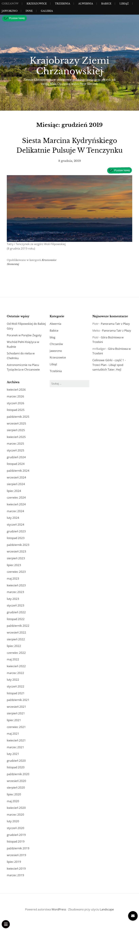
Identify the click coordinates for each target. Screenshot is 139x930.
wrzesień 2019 (16, 855)
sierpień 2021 (16, 713)
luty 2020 (13, 821)
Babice (106, 3)
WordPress (59, 909)
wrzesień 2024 (16, 477)
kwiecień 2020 (16, 808)
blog (52, 337)
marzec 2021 (15, 747)
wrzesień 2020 (16, 781)
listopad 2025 (16, 410)
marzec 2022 (15, 673)
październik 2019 (18, 848)
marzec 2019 (15, 875)
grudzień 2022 (16, 612)
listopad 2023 (16, 538)
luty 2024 (13, 518)
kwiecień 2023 (16, 585)
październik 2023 (18, 545)
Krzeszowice (37, 3)
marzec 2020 (15, 814)
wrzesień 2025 (16, 423)
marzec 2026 (15, 396)
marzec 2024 (15, 511)
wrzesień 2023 (16, 551)
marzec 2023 (15, 592)
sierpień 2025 (16, 430)
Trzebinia (62, 3)
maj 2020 (13, 801)
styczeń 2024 (15, 524)
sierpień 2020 (16, 787)
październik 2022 (18, 626)
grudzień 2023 (16, 531)
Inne (29, 10)
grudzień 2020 (16, 761)
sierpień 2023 (16, 558)
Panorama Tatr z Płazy (115, 324)
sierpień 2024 (16, 484)
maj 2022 (13, 659)
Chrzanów (10, 3)
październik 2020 (18, 774)
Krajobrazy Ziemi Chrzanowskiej (69, 66)
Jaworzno (9, 10)
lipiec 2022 (14, 646)
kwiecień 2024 (16, 504)
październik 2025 (18, 417)
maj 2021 (13, 733)
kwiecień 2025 (16, 437)
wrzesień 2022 (16, 632)
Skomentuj (13, 264)
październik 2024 (18, 470)
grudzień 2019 (16, 835)
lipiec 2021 (14, 720)
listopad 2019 (16, 841)
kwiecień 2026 (16, 389)
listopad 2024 (16, 464)
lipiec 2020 (14, 794)
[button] (133, 916)
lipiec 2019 (14, 862)
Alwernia (85, 3)
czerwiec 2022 (16, 653)
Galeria (47, 10)
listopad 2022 (16, 619)
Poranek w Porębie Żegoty (24, 335)
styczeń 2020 (15, 828)
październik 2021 (18, 700)
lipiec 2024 (14, 491)
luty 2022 (13, 680)
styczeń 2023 (15, 605)
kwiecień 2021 (16, 740)
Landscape (107, 909)
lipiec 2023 (14, 565)
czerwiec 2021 (16, 727)
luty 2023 (13, 599)
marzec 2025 (15, 443)
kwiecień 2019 (16, 868)
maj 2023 (13, 578)
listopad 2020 (16, 767)
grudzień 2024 (16, 457)
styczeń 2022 (15, 686)
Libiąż (124, 3)
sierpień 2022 (16, 639)
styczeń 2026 (15, 403)
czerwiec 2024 (16, 497)
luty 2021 (13, 754)
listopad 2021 (16, 693)
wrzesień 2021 (16, 707)
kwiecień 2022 (16, 666)
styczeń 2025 (15, 450)
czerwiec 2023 (16, 572)
